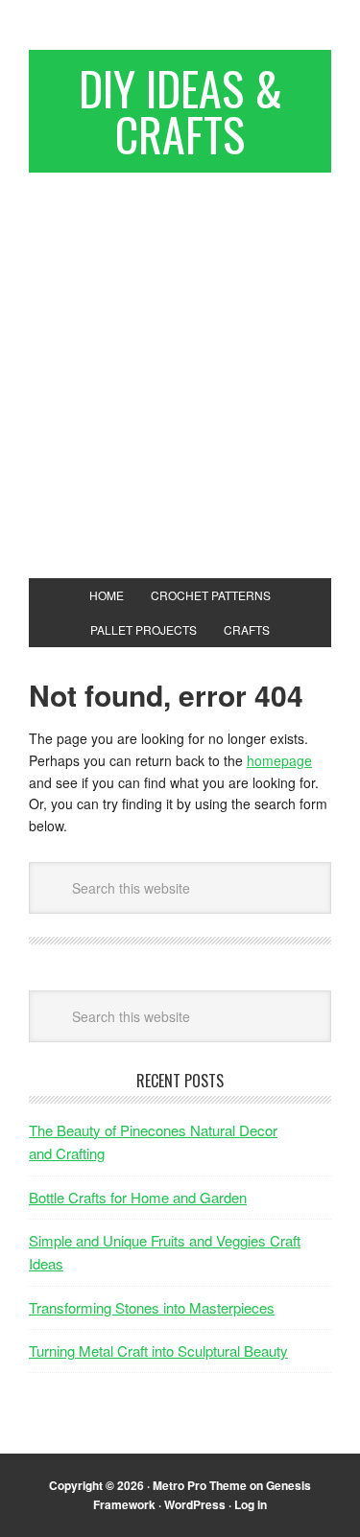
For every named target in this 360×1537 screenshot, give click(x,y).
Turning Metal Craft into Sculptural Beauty (158, 1350)
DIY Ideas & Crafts (180, 111)
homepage (279, 760)
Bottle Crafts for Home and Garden (138, 1197)
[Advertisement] (180, 367)
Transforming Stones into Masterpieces (152, 1307)
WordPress (195, 1504)
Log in (250, 1504)
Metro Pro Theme (200, 1485)
